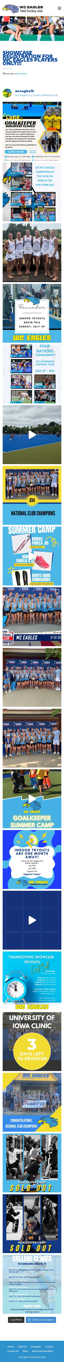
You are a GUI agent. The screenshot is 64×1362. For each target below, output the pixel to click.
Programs (36, 1346)
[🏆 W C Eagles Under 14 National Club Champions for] (32, 738)
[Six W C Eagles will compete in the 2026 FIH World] (32, 191)
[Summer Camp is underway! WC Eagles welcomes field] (32, 434)
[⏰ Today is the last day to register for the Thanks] (32, 980)
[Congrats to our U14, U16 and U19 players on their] (32, 1102)
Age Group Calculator (42, 1351)
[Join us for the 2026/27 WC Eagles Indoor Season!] (32, 313)
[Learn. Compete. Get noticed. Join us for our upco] (32, 1284)
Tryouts (49, 1346)
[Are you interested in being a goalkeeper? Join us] (32, 131)
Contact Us (12, 1351)
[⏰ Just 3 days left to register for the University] (32, 1041)
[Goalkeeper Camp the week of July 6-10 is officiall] (32, 1223)
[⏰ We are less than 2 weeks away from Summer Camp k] (32, 798)
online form (20, 73)
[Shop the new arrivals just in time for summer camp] (32, 556)
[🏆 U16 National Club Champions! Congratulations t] (32, 677)
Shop (25, 1351)
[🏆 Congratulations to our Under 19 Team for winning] (32, 616)
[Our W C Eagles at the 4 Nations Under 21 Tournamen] (32, 252)
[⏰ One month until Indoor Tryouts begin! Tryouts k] (32, 859)
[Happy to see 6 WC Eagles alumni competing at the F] (32, 920)
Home (11, 1346)
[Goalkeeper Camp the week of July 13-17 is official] (32, 1163)
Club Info (22, 1346)
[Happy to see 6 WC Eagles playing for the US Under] (32, 374)
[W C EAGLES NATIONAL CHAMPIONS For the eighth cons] (32, 495)
